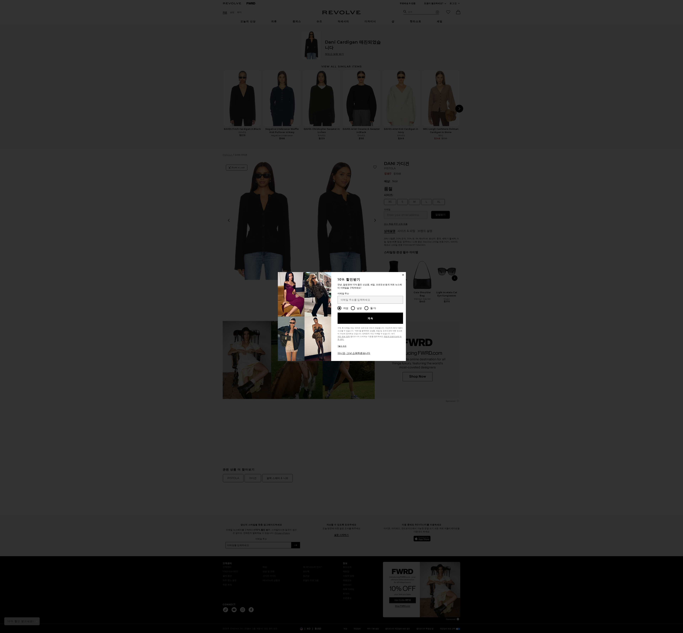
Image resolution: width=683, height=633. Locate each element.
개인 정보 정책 (344, 336)
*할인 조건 (342, 346)
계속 (371, 318)
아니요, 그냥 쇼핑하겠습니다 (354, 353)
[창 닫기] (403, 275)
